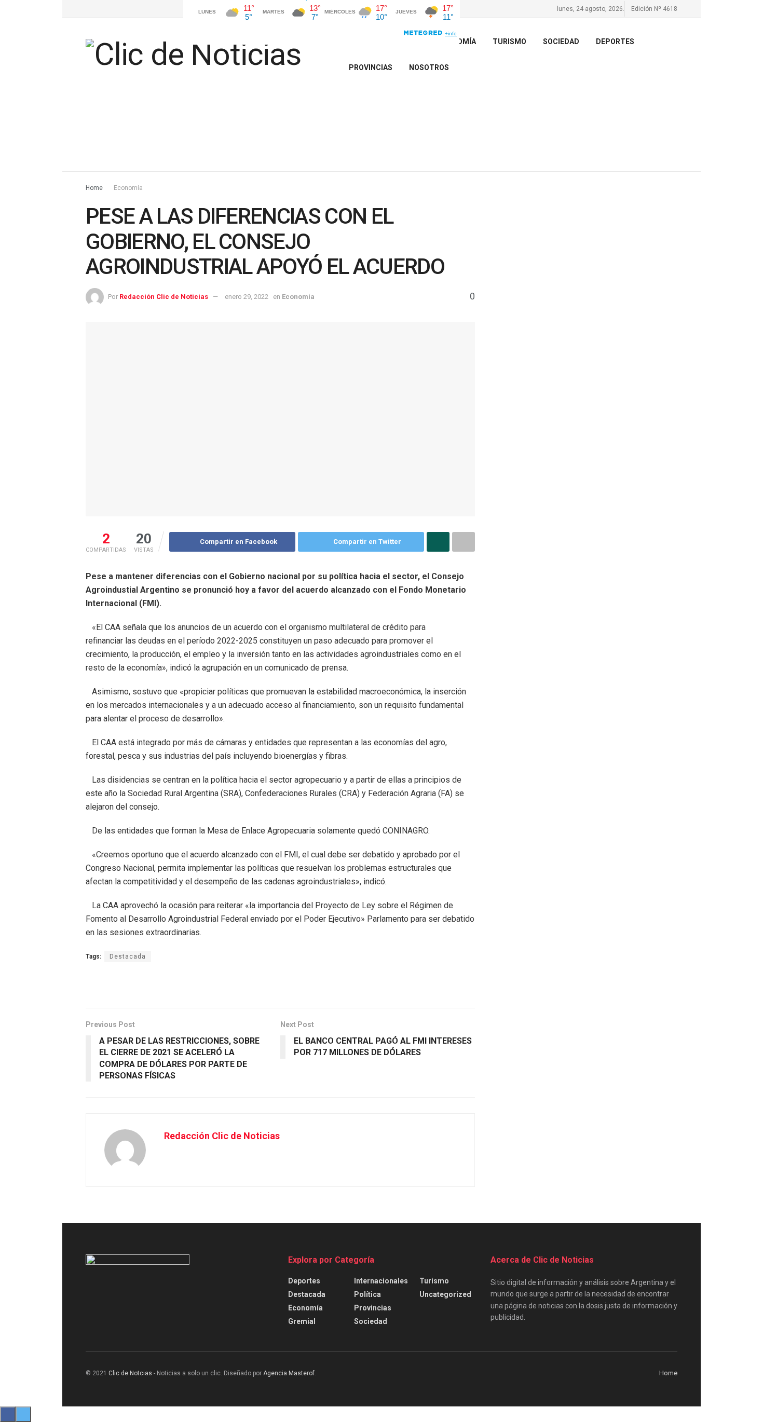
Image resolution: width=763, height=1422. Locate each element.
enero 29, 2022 (246, 296)
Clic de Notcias (130, 1373)
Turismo (434, 1281)
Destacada (128, 956)
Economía (128, 188)
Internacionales (381, 1281)
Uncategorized (445, 1294)
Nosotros (429, 67)
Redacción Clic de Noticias (163, 296)
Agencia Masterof (289, 1373)
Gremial (302, 1321)
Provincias (370, 67)
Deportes (615, 41)
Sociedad (561, 41)
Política (367, 1294)
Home (94, 188)
